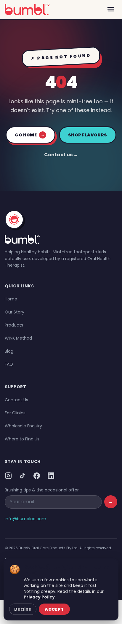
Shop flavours (87, 135)
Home (11, 299)
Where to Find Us (22, 439)
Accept (54, 609)
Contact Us (16, 400)
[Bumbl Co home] (27, 9)
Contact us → (61, 154)
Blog (9, 351)
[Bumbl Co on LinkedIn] (50, 475)
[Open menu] (110, 9)
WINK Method (18, 338)
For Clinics (15, 413)
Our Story (14, 312)
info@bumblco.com (25, 519)
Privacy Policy (39, 597)
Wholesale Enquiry (23, 426)
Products (14, 325)
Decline (22, 609)
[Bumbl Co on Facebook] (36, 475)
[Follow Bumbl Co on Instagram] (8, 475)
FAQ (9, 364)
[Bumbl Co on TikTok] (22, 475)
